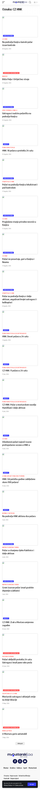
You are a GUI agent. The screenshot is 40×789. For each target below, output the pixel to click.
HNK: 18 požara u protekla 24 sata (17, 150)
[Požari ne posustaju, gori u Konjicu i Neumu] (20, 243)
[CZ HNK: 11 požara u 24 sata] (20, 355)
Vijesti (6, 144)
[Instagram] (20, 761)
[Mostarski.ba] (20, 2)
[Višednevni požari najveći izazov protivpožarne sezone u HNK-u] (20, 426)
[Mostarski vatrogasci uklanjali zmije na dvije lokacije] (20, 681)
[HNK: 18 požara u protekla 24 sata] (20, 135)
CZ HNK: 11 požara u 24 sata (14, 370)
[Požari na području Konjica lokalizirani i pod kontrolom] (20, 169)
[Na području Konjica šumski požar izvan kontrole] (20, 26)
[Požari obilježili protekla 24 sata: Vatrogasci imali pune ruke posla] (20, 644)
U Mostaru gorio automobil (14, 733)
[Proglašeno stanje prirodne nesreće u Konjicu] (20, 206)
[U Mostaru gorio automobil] (20, 718)
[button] (32, 784)
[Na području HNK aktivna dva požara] (20, 500)
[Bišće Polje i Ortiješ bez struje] (20, 64)
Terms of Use (19, 785)
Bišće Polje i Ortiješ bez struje (15, 79)
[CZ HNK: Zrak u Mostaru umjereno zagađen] (20, 609)
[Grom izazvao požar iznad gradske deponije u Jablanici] (20, 572)
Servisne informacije (11, 73)
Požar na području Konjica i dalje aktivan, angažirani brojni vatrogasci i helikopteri (19, 299)
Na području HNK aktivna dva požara (19, 516)
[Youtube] (25, 761)
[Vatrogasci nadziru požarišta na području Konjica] (20, 98)
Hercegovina (8, 35)
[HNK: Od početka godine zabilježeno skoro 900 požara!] (20, 463)
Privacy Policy (8, 785)
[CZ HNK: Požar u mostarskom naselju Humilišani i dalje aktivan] (20, 389)
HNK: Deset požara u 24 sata (15, 336)
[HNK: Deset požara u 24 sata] (20, 321)
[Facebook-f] (15, 761)
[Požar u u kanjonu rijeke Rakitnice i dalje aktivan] (20, 535)
